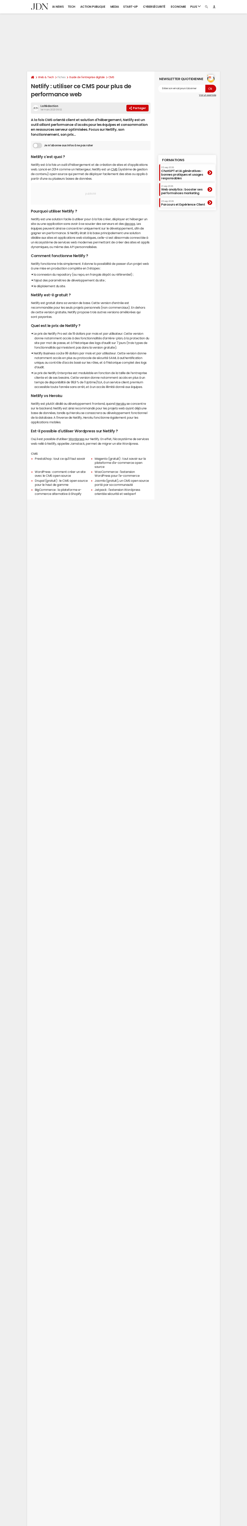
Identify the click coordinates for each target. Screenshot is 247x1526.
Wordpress (77, 438)
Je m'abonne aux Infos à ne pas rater (68, 145)
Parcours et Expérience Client (183, 203)
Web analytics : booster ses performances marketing (181, 190)
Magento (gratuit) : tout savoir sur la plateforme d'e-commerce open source (120, 462)
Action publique (92, 6)
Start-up (130, 6)
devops (129, 223)
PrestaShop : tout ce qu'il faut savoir (60, 458)
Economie (178, 6)
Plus (194, 6)
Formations (173, 160)
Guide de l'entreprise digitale (87, 77)
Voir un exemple (207, 95)
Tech (71, 6)
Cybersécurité (154, 6)
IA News (58, 6)
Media (114, 6)
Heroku (121, 403)
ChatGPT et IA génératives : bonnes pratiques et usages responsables (182, 173)
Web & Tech (46, 77)
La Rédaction (49, 106)
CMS (111, 77)
